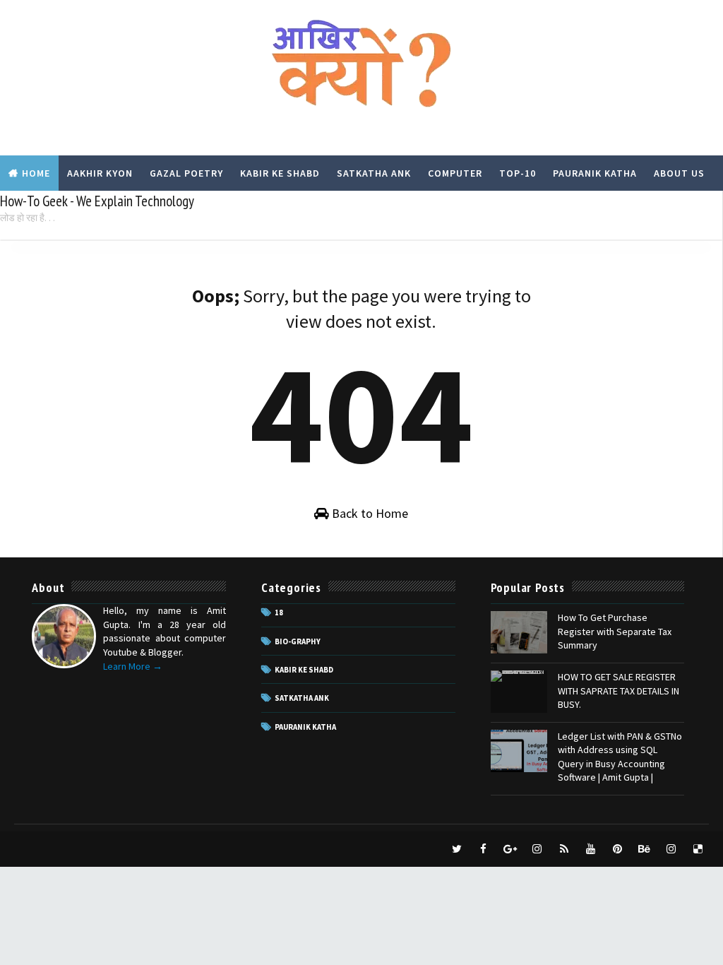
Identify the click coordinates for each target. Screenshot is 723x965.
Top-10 (517, 173)
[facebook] (483, 849)
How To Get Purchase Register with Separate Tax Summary (614, 631)
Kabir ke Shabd (304, 670)
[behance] (644, 849)
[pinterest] (617, 849)
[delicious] (698, 849)
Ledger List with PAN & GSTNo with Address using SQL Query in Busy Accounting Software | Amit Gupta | (620, 757)
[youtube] (591, 849)
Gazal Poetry (186, 173)
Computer (455, 173)
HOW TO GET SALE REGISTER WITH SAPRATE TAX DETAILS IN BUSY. (618, 690)
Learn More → (132, 666)
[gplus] (510, 849)
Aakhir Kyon (100, 173)
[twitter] (456, 849)
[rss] (564, 849)
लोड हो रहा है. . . (27, 217)
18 (279, 612)
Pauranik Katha (595, 173)
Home (36, 173)
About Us (679, 173)
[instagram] (537, 849)
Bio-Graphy (298, 641)
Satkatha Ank (374, 173)
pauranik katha (305, 727)
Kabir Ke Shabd (280, 173)
